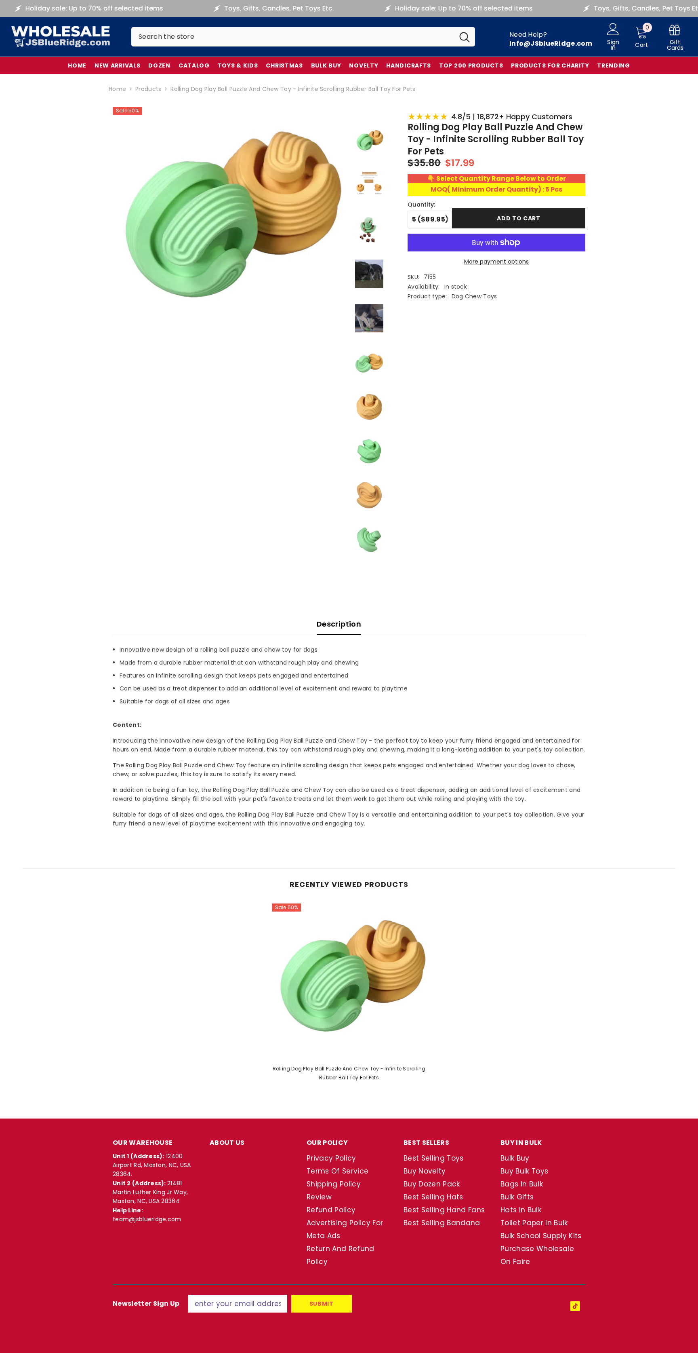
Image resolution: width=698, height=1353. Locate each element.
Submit (321, 1304)
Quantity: (421, 205)
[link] (675, 37)
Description (339, 624)
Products (148, 89)
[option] (349, 994)
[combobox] (292, 36)
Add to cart (518, 219)
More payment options (496, 262)
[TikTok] (575, 1306)
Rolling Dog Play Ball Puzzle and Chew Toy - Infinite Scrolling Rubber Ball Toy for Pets (349, 1073)
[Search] (303, 36)
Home (117, 89)
